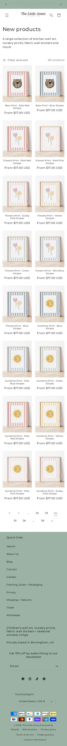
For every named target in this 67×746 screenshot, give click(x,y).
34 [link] (55, 513)
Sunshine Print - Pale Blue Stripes (17, 382)
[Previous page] (9, 513)
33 (46, 513)
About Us (13, 554)
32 (37, 513)
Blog (10, 561)
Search (11, 546)
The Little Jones (31, 725)
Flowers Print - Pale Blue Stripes (50, 272)
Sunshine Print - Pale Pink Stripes (17, 492)
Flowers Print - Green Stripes (17, 272)
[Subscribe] (56, 666)
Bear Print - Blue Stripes (50, 105)
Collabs (11, 577)
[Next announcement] (60, 4)
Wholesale (13, 615)
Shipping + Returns (19, 599)
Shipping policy (45, 735)
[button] (7, 15)
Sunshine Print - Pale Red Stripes (17, 437)
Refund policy (30, 729)
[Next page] (52, 521)
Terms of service (25, 735)
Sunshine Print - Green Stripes (50, 382)
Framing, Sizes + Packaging (24, 584)
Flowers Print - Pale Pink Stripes (50, 161)
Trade (10, 607)
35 (15, 520)
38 (42, 520)
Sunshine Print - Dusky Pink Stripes (50, 492)
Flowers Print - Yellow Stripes (49, 217)
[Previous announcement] (6, 4)
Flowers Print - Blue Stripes (17, 327)
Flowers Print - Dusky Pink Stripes (17, 217)
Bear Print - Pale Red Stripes (17, 106)
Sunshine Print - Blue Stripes (49, 327)
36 (24, 520)
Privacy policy (48, 729)
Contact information (35, 740)
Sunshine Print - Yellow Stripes (49, 437)
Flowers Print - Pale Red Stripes (17, 161)
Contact (12, 569)
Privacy (11, 592)
